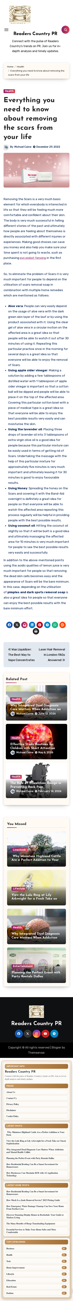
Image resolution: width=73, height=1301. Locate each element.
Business (10, 1248)
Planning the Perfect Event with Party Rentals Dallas (30, 1158)
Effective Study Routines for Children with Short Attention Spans (32, 748)
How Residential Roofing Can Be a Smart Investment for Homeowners (32, 1165)
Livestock (19, 849)
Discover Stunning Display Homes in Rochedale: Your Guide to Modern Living (35, 1216)
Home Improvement (15, 1267)
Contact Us (11, 1098)
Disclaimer (11, 1110)
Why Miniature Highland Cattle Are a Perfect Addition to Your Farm (36, 860)
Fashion (9, 1293)
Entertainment (23, 966)
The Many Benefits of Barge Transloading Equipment (30, 1223)
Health (9, 91)
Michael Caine (22, 146)
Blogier (56, 1047)
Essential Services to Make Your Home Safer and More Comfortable (31, 1231)
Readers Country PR (35, 34)
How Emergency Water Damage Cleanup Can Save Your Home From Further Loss (35, 1207)
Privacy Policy (12, 1104)
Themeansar (36, 1052)
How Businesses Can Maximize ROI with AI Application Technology (32, 1174)
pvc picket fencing (33, 258)
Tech (8, 1261)
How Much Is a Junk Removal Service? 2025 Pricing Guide (33, 1200)
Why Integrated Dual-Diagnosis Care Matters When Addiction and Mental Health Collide (36, 709)
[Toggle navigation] (6, 30)
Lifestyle (19, 888)
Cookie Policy (12, 1116)
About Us (10, 1092)
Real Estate (11, 1286)
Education (11, 1280)
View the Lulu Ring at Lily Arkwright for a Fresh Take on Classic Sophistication (34, 899)
